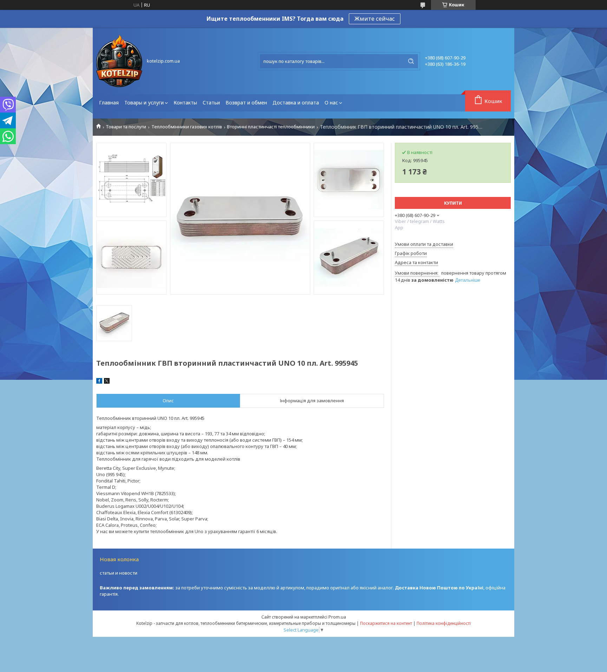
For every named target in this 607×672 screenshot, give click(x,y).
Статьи (211, 102)
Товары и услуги (144, 102)
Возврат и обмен (246, 102)
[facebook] (99, 382)
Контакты (185, 102)
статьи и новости (118, 573)
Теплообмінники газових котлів (186, 127)
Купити (453, 203)
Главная (109, 102)
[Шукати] (411, 61)
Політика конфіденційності (444, 623)
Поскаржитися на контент (386, 623)
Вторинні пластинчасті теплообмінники (271, 127)
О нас (331, 102)
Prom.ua (337, 617)
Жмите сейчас (374, 19)
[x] (107, 382)
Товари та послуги (126, 127)
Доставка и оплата (296, 102)
